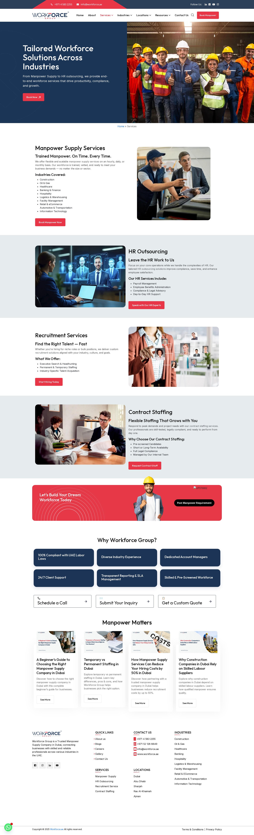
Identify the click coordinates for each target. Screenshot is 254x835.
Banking (178, 753)
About (92, 15)
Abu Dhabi (140, 781)
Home (80, 15)
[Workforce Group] (50, 15)
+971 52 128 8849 (147, 743)
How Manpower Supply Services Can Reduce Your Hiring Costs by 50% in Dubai (149, 666)
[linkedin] (50, 765)
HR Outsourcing (104, 781)
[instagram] (42, 765)
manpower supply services (84, 161)
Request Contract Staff (145, 465)
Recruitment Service (106, 786)
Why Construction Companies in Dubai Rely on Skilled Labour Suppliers (198, 666)
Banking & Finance (50, 190)
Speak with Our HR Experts (146, 305)
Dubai (137, 776)
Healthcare (46, 186)
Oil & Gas (45, 183)
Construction (47, 179)
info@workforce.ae (148, 749)
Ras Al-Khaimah (143, 791)
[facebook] (35, 765)
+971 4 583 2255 (146, 738)
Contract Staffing (104, 791)
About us (100, 738)
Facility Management (51, 200)
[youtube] (57, 765)
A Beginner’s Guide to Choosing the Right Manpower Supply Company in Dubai (53, 666)
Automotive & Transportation (56, 207)
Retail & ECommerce (185, 773)
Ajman (137, 796)
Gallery (99, 753)
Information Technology (53, 211)
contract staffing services (204, 426)
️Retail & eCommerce (51, 204)
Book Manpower (208, 15)
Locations (142, 15)
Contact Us (181, 15)
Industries (123, 15)
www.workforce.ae (147, 754)
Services (105, 15)
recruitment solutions (47, 352)
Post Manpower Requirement (194, 502)
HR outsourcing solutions (151, 268)
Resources (161, 15)
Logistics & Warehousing (53, 197)
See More (45, 699)
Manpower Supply (105, 776)
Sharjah (138, 786)
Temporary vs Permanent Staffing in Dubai (101, 664)
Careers (99, 748)
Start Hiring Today (49, 381)
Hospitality (45, 193)
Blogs (98, 743)
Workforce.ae (56, 829)
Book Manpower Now (50, 222)
